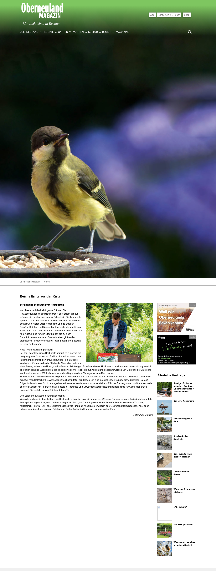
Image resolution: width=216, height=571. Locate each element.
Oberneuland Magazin (30, 282)
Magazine (122, 31)
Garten (63, 31)
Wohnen (78, 31)
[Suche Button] (190, 32)
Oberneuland (29, 31)
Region (106, 31)
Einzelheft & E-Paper (169, 15)
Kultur (93, 31)
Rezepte (48, 31)
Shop (187, 15)
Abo (152, 15)
